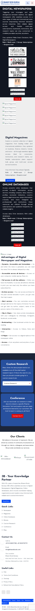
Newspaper (7, 510)
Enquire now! (9, 45)
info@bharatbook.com (13, 550)
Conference (7, 527)
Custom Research (10, 383)
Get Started (10, 180)
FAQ (5, 572)
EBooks (6, 520)
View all (17, 99)
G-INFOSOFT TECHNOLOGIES (25, 609)
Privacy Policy (8, 582)
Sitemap (6, 578)
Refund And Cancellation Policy (14, 585)
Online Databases (9, 517)
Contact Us (17, 416)
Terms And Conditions (11, 575)
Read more (6, 501)
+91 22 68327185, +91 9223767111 (16, 543)
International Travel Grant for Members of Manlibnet (17, 602)
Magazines (7, 514)
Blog (5, 530)
